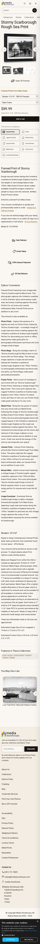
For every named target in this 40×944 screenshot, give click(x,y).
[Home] (9, 3)
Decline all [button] (28, 940)
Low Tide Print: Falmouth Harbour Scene (19, 705)
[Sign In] (35, 3)
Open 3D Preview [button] (22, 81)
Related (12, 657)
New (3, 789)
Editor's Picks (7, 779)
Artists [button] (18, 17)
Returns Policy (8, 828)
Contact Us (6, 867)
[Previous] (4, 49)
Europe (10, 655)
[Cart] (30, 3)
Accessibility (7, 813)
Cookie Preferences (10, 858)
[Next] (35, 49)
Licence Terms (8, 843)
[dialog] (20, 931)
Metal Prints (7, 848)
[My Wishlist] (24, 3)
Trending (5, 784)
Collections (29, 17)
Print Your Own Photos (11, 799)
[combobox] (17, 10)
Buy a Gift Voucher (9, 804)
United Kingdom (19, 655)
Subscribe (31, 749)
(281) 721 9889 (11, 872)
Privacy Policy (7, 823)
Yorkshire (5, 657)
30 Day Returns (30, 222)
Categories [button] (8, 17)
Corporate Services (10, 794)
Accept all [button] (10, 940)
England (28, 655)
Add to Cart (20, 119)
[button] (20, 935)
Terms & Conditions (10, 838)
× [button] (37, 921)
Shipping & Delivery (10, 833)
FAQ (3, 818)
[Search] (34, 10)
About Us (5, 769)
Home (4, 655)
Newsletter (6, 853)
